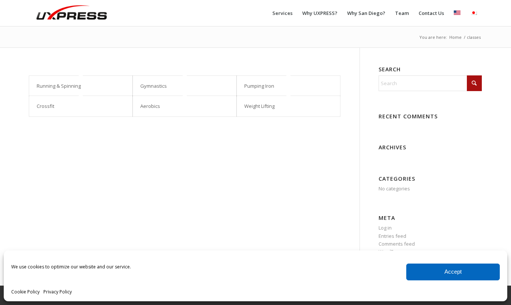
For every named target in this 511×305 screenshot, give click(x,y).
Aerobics (150, 106)
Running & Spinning (59, 86)
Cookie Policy (25, 292)
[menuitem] (282, 13)
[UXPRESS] (71, 13)
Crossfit (45, 106)
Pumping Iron (259, 86)
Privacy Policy (57, 292)
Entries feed (392, 236)
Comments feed (397, 243)
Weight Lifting (259, 106)
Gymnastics (153, 86)
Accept (453, 271)
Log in (385, 227)
